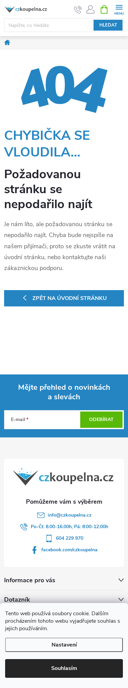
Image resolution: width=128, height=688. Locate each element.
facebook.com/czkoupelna (69, 550)
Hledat (108, 25)
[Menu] (119, 9)
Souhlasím (64, 668)
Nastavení (64, 645)
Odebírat (101, 419)
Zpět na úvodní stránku (69, 298)
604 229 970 (69, 538)
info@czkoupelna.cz (69, 515)
